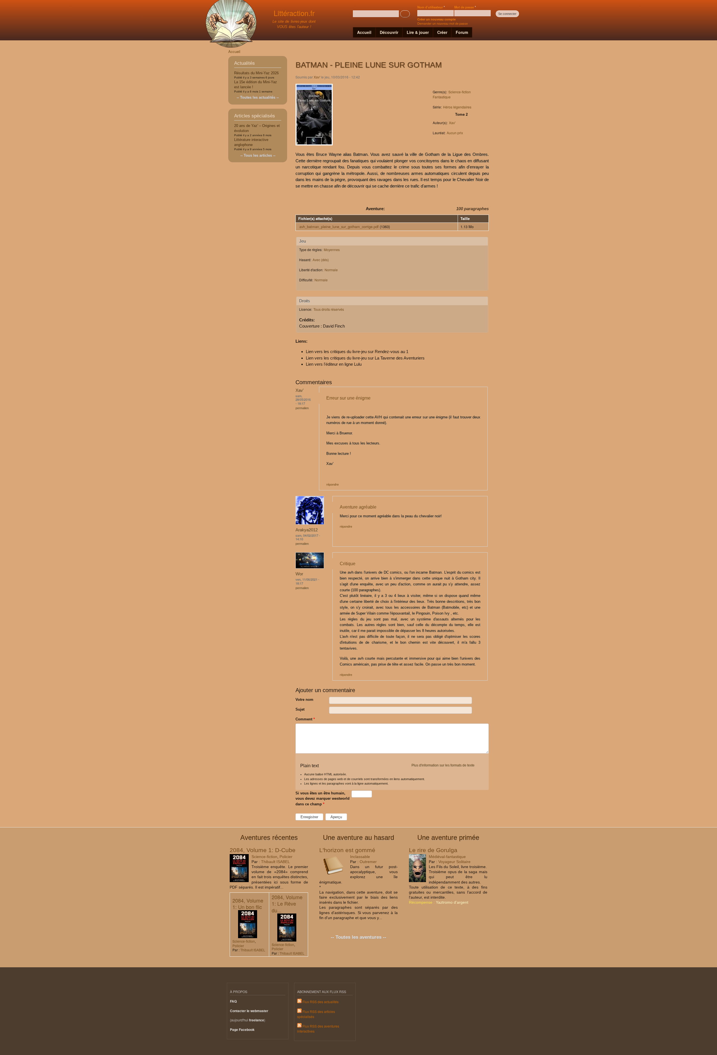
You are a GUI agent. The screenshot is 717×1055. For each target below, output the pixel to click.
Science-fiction (459, 91)
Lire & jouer (418, 32)
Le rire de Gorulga (433, 850)
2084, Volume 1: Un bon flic (247, 903)
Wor (299, 573)
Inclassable (360, 856)
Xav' (317, 77)
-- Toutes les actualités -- (258, 97)
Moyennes (332, 249)
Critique (347, 563)
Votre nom (304, 699)
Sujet (299, 709)
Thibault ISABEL (275, 861)
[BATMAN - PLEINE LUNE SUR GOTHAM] (314, 148)
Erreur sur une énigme (348, 397)
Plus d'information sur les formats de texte (442, 765)
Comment (305, 719)
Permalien (302, 408)
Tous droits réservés (328, 309)
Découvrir (389, 32)
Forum (462, 32)
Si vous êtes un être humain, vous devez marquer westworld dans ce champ (322, 798)
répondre (332, 484)
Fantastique (442, 96)
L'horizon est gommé (347, 850)
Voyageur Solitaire (454, 861)
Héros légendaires (457, 107)
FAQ (233, 1001)
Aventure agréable (358, 506)
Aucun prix (455, 132)
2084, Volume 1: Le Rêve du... (287, 903)
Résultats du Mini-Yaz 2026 (256, 73)
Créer (442, 32)
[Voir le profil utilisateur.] (309, 523)
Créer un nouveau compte (436, 19)
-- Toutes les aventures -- (358, 937)
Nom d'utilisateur (431, 7)
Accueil (364, 32)
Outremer (368, 861)
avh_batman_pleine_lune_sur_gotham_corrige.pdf (339, 226)
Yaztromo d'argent (452, 902)
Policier (286, 856)
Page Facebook (242, 1029)
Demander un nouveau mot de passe (442, 23)
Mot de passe (465, 7)
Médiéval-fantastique (447, 856)
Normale (331, 269)
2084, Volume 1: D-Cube (262, 850)
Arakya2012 (306, 529)
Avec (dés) (321, 259)
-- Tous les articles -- (257, 155)
